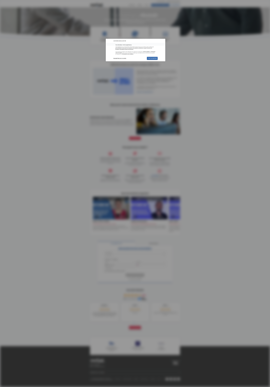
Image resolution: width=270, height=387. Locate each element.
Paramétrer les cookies (119, 58)
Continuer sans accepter (119, 40)
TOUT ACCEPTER (152, 58)
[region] (135, 50)
